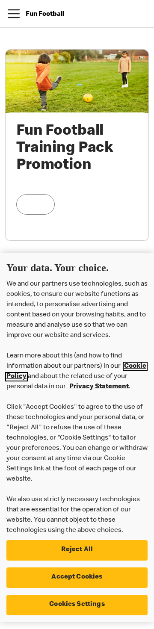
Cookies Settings (77, 604)
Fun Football (45, 14)
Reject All (77, 549)
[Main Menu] (13, 13)
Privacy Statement (99, 387)
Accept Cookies (76, 577)
